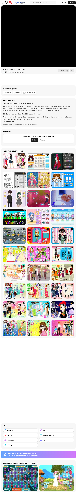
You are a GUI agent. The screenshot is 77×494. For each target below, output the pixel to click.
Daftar (72, 3)
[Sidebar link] (2, 3)
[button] (9, 121)
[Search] (31, 2)
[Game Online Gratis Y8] (8, 2)
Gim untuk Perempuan (15, 124)
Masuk (64, 3)
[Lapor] (72, 70)
